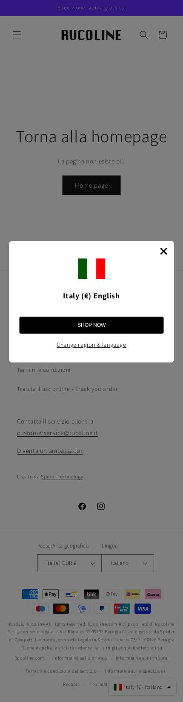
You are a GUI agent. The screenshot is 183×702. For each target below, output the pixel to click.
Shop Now (91, 325)
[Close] (164, 251)
